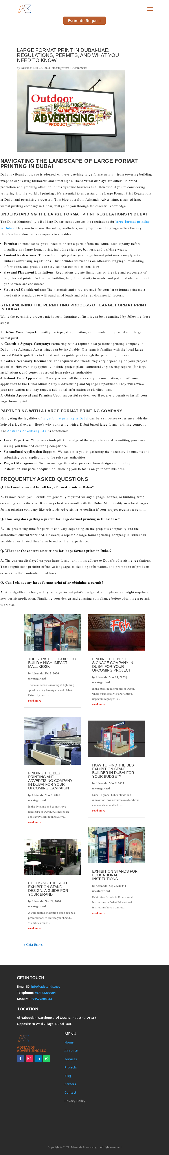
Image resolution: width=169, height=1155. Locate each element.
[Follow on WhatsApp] (46, 1058)
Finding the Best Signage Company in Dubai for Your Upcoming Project (112, 664)
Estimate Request (84, 20)
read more (34, 700)
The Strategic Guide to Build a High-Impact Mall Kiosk (52, 663)
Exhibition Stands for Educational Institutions (115, 875)
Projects (70, 1067)
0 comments (79, 68)
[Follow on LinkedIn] (38, 1058)
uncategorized (61, 68)
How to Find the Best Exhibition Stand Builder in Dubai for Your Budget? (114, 771)
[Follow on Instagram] (29, 1058)
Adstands (26, 68)
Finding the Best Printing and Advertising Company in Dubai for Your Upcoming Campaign (50, 780)
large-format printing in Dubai (65, 418)
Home (68, 1042)
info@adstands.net (45, 986)
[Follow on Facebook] (20, 1058)
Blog (67, 1076)
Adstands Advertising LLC (27, 430)
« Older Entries (33, 944)
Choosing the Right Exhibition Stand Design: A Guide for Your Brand (48, 888)
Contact (70, 1092)
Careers (70, 1084)
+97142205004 (45, 993)
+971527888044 (40, 999)
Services (70, 1059)
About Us (71, 1051)
